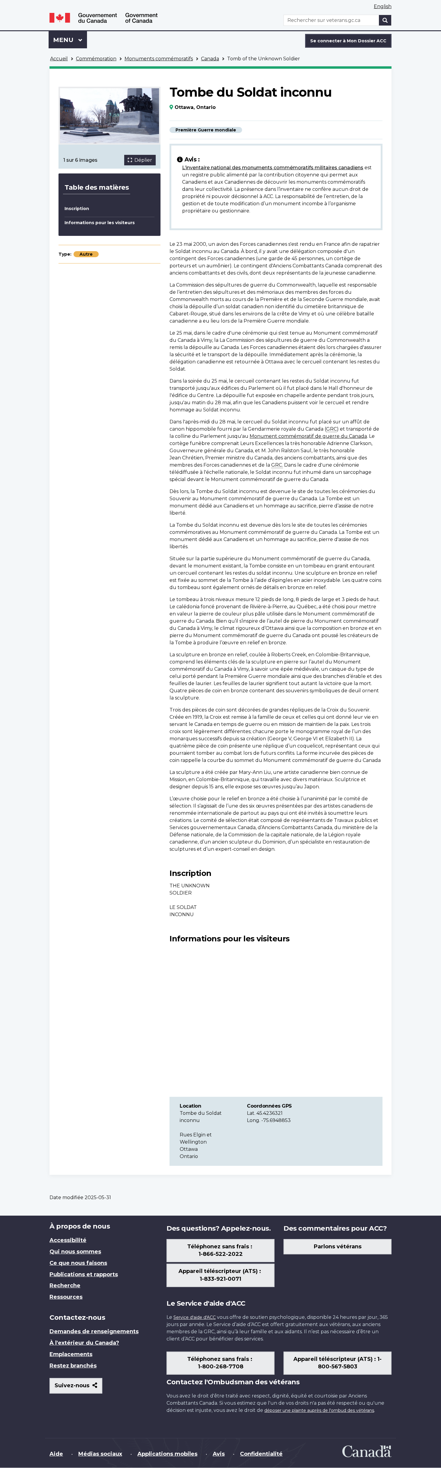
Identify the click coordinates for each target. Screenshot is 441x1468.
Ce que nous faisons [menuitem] (78, 1263)
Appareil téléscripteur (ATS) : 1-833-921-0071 (220, 1275)
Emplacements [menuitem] (71, 1354)
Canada (210, 59)
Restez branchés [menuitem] (73, 1365)
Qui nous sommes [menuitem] (75, 1251)
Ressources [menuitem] (66, 1297)
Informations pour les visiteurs (99, 222)
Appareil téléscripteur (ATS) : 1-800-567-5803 (337, 1363)
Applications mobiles (167, 1454)
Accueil (59, 59)
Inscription (76, 208)
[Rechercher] (385, 20)
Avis (219, 1454)
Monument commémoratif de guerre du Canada (308, 436)
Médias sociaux (100, 1454)
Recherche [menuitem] (65, 1285)
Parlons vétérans (338, 1246)
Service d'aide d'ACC (194, 1317)
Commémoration (96, 59)
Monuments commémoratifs (158, 59)
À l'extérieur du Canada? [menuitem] (84, 1343)
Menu (70, 40)
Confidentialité (261, 1454)
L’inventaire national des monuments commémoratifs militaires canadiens (272, 167)
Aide (56, 1454)
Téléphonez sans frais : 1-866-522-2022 (220, 1250)
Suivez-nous (78, 1388)
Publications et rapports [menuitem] (84, 1274)
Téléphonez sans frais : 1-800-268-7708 (220, 1363)
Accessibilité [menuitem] (68, 1240)
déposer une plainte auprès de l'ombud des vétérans (319, 1410)
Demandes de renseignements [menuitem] (94, 1331)
